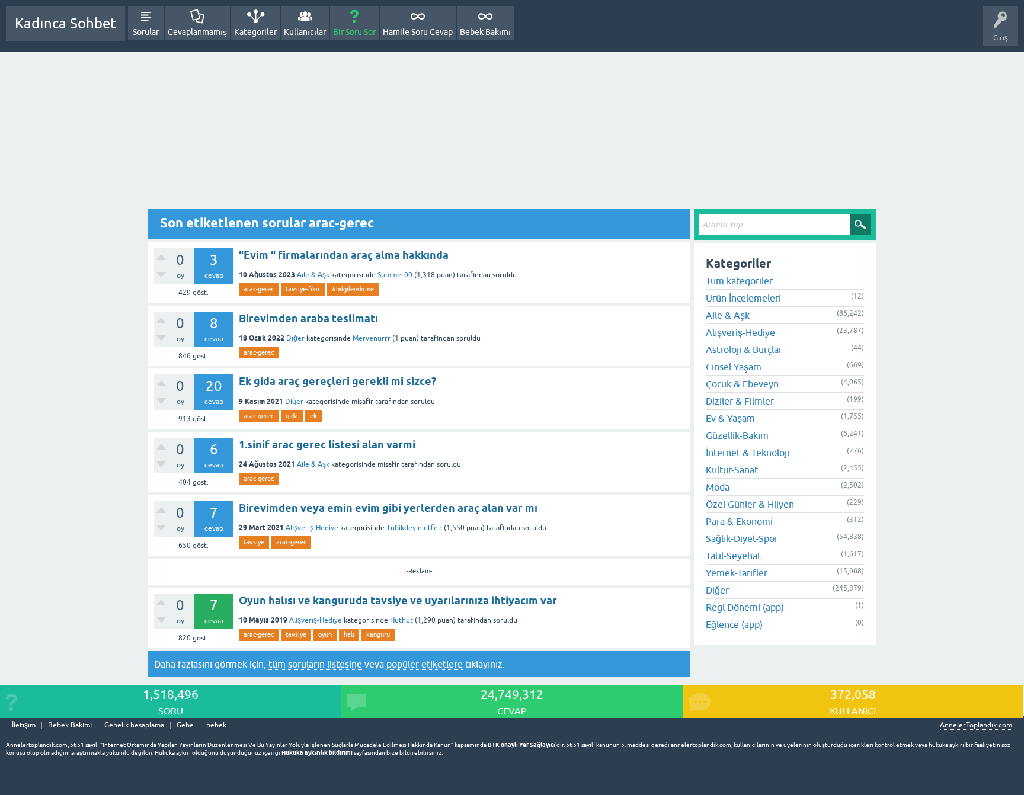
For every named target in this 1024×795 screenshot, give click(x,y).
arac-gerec (259, 289)
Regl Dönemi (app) (745, 607)
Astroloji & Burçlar (744, 349)
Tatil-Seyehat (733, 555)
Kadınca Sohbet (65, 23)
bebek (216, 725)
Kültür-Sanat (732, 469)
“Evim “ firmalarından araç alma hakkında (344, 255)
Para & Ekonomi (739, 521)
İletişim (24, 725)
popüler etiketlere (424, 664)
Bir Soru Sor (354, 32)
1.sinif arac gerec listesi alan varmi (327, 444)
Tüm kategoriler (739, 280)
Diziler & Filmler (740, 401)
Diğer (295, 338)
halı (349, 634)
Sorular (146, 32)
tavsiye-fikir (303, 289)
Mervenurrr (372, 338)
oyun (325, 634)
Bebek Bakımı (485, 32)
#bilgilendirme (353, 289)
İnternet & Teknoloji (747, 452)
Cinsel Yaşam (733, 366)
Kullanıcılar (305, 32)
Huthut (401, 620)
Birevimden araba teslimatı (308, 318)
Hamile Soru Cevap (418, 32)
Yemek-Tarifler (736, 573)
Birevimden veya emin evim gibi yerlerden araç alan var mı (388, 508)
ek (313, 415)
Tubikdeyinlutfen (414, 528)
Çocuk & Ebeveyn (742, 384)
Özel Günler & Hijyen (750, 504)
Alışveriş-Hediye (312, 528)
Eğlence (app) (734, 624)
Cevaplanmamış (197, 32)
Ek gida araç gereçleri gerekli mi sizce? (337, 381)
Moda (717, 487)
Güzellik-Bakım (737, 435)
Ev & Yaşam (730, 418)
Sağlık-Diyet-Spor (742, 538)
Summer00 (394, 275)
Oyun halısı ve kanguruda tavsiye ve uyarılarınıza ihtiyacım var (398, 600)
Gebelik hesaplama (134, 725)
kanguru (378, 634)
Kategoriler (255, 32)
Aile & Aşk (313, 275)
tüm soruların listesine (315, 664)
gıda (292, 415)
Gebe (185, 725)
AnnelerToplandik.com (976, 725)
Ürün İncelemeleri (743, 298)
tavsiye (254, 542)
